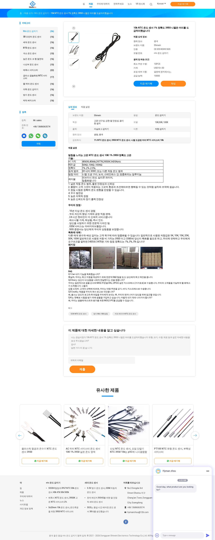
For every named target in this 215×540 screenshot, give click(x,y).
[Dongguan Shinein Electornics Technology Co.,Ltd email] (24, 135)
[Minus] (207, 471)
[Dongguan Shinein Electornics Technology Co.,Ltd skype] (45, 135)
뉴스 (22, 500)
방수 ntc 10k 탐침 (100, 314)
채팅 (39, 143)
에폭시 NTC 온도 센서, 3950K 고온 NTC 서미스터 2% (63, 500)
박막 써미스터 (38, 100)
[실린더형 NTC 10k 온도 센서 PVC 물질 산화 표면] (172, 424)
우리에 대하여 (26, 496)
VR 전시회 (140, 4)
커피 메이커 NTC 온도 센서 (125, 314)
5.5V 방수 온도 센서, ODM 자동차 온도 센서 (102, 490)
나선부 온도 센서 (38, 64)
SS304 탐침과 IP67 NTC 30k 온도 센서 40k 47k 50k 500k (63, 490)
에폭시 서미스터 (38, 70)
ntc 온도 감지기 (38, 31)
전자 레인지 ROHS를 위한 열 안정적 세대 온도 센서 (102, 500)
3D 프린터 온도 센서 (38, 37)
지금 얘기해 (183, 4)
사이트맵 (24, 504)
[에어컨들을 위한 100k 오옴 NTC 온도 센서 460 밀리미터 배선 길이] (128, 424)
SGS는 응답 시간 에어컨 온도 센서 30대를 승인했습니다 (101, 509)
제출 (82, 369)
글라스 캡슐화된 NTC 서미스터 (38, 76)
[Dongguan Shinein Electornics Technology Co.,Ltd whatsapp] (31, 135)
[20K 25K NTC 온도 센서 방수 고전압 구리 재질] (40, 424)
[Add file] (157, 535)
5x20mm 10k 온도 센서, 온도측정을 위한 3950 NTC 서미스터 (63, 509)
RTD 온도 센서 (38, 48)
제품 (22, 492)
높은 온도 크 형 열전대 (38, 59)
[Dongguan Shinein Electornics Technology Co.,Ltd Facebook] (125, 522)
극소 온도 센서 (38, 53)
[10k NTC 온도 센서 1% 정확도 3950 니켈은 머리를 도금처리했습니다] (105, 51)
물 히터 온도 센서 (38, 84)
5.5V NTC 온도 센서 (78, 314)
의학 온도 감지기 (38, 89)
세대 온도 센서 (38, 42)
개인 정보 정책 (26, 508)
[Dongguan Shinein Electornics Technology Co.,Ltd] (32, 4)
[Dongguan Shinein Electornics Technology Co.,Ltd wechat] (38, 135)
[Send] (207, 535)
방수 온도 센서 (38, 95)
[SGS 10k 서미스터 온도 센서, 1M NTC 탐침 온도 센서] (84, 424)
